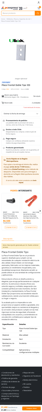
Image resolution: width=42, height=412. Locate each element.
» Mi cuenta (26, 384)
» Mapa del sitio (28, 373)
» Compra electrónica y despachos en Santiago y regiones (10, 396)
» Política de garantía (9, 378)
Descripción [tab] (7, 239)
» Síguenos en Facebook (31, 376)
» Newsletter (27, 390)
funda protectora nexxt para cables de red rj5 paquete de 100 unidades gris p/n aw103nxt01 (10, 216)
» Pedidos (26, 387)
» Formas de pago (8, 387)
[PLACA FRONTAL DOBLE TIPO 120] (21, 50)
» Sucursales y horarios (10, 390)
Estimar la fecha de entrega (14, 113)
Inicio (3, 19)
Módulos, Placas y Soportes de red (18, 19)
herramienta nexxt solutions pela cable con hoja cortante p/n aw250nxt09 (30, 216)
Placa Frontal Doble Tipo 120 (11, 21)
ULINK (27, 89)
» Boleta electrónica (29, 380)
